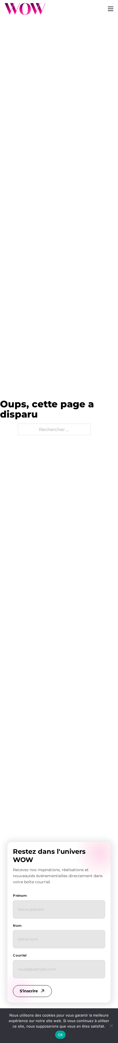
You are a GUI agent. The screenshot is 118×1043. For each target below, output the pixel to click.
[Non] (111, 1025)
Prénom (20, 895)
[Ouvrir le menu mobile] (110, 9)
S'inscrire (29, 990)
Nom (17, 925)
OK (60, 1035)
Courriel (19, 955)
